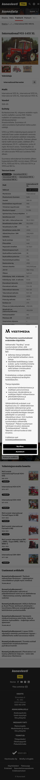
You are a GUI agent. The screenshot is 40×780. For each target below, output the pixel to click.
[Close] (36, 327)
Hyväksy (20, 446)
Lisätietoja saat (15, 438)
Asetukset (20, 452)
